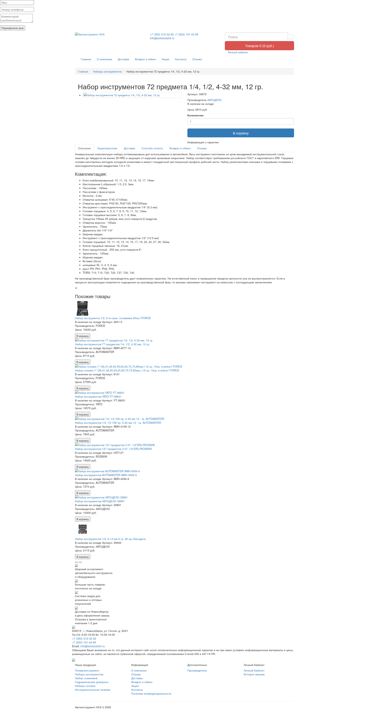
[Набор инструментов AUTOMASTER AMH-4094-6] (184, 471)
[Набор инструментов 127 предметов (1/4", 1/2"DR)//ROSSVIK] (184, 445)
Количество (195, 115)
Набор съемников (86, 678)
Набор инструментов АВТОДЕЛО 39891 (100, 501)
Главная (86, 59)
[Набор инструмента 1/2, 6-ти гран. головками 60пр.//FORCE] (184, 308)
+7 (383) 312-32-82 (162, 34)
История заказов (254, 674)
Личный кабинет (237, 52)
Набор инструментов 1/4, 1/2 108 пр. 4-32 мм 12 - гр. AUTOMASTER (118, 423)
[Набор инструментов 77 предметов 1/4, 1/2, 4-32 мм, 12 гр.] (184, 340)
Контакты (181, 59)
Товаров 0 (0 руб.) (259, 45)
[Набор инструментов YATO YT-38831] (184, 393)
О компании (104, 59)
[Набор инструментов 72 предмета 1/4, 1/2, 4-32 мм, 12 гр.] (132, 95)
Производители (197, 670)
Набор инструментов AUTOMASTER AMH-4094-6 (106, 475)
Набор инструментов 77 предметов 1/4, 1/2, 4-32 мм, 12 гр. (112, 344)
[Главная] (109, 34)
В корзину (241, 132)
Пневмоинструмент (87, 670)
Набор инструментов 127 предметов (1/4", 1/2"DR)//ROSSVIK (113, 449)
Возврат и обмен (145, 59)
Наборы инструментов (89, 674)
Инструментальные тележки (92, 689)
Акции (165, 59)
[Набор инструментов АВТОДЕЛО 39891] (184, 497)
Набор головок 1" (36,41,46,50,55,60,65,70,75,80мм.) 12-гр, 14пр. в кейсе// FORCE (127, 370)
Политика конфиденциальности (151, 693)
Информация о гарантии (203, 142)
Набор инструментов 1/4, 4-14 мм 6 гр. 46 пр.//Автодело (110, 539)
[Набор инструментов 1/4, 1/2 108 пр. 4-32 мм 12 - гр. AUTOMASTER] (184, 419)
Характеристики (107, 148)
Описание (84, 148)
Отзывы (197, 59)
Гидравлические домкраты (91, 682)
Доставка (123, 59)
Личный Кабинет (254, 670)
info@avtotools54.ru (162, 38)
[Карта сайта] (73, 659)
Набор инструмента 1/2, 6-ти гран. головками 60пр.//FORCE (113, 318)
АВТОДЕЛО (214, 100)
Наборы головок (85, 686)
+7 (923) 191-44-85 (186, 34)
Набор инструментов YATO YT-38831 (98, 396)
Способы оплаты (152, 148)
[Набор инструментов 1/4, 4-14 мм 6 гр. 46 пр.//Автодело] (184, 529)
